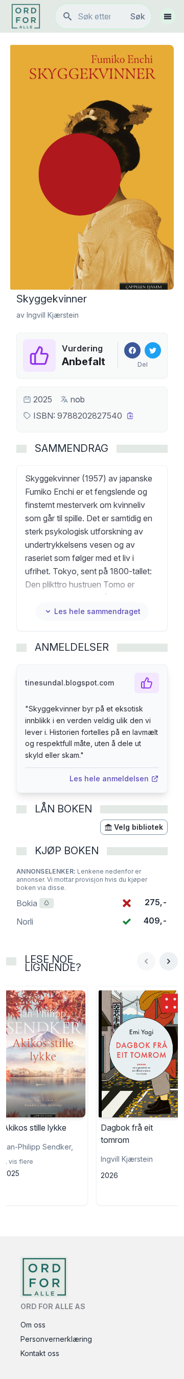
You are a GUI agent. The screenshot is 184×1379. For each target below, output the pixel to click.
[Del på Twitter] (153, 350)
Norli (24, 921)
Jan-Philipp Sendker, (38, 1146)
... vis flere (18, 1161)
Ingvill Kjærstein (53, 315)
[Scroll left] (146, 961)
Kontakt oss (39, 1353)
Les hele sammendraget (97, 611)
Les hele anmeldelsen (109, 778)
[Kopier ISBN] (130, 416)
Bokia (35, 903)
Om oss (32, 1324)
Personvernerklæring (56, 1339)
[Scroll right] (168, 961)
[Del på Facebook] (132, 350)
